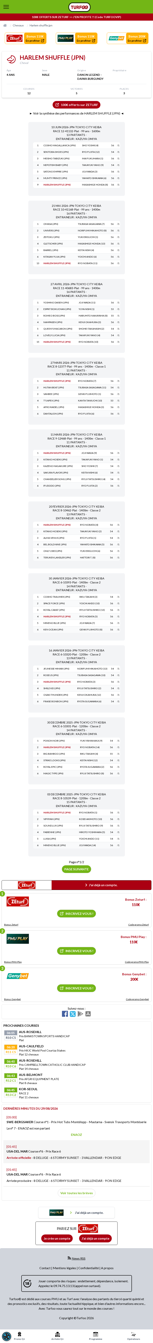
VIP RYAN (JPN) (51, 819)
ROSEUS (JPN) (51, 675)
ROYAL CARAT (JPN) (54, 609)
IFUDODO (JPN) (52, 485)
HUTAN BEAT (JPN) (53, 387)
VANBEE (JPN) (51, 394)
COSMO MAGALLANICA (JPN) (59, 145)
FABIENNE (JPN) (52, 832)
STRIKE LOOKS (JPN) (54, 760)
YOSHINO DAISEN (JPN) (56, 302)
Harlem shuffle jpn (41, 25)
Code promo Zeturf (138, 924)
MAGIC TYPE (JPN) (53, 773)
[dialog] (6, 1336)
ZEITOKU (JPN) (51, 237)
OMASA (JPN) (50, 223)
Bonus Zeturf (11, 924)
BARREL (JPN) (50, 250)
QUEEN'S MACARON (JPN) (57, 328)
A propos (107, 1268)
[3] (18, 976)
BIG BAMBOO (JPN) (54, 753)
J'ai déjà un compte (95, 1238)
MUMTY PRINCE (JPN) (55, 178)
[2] (18, 939)
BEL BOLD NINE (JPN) (55, 544)
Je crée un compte (57, 1238)
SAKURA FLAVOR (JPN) (55, 472)
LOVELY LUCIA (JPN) (54, 335)
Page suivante (76, 869)
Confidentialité (88, 1268)
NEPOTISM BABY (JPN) (55, 165)
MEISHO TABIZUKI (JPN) (56, 158)
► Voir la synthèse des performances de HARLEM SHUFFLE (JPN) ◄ (76, 113)
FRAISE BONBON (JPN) (55, 701)
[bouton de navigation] (6, 7)
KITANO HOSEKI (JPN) (55, 459)
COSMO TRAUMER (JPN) (56, 596)
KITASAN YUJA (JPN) (54, 256)
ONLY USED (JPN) (52, 550)
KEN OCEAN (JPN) (53, 629)
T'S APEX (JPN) (51, 400)
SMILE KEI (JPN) (51, 688)
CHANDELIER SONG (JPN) (57, 479)
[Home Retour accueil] (79, 7)
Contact (45, 1268)
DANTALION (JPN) (53, 413)
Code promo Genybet (137, 999)
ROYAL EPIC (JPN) (52, 766)
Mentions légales (65, 1268)
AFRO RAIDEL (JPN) (53, 407)
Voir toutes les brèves (76, 1193)
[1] (18, 901)
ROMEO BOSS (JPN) (54, 315)
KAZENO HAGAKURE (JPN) (58, 466)
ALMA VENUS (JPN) (53, 537)
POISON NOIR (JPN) (54, 740)
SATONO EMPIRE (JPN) (55, 171)
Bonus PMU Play (13, 961)
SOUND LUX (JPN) (53, 825)
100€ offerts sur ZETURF (79, 105)
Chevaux (18, 25)
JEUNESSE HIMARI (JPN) (56, 668)
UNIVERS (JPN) (51, 230)
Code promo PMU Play (137, 961)
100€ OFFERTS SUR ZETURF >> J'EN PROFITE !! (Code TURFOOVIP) (76, 17)
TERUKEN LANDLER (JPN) (57, 557)
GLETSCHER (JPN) (53, 243)
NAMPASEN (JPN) (52, 322)
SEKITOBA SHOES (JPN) (56, 151)
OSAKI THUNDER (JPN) (55, 694)
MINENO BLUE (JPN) (54, 622)
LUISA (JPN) (49, 838)
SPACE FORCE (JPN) (54, 603)
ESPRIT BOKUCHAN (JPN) (57, 309)
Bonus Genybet (12, 999)
